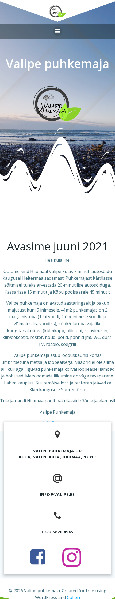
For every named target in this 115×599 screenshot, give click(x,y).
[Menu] (57, 31)
